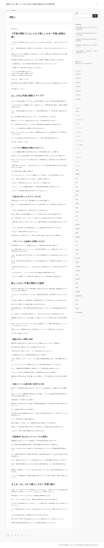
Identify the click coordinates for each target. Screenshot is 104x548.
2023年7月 (78, 95)
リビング (78, 161)
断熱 (77, 233)
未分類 (77, 249)
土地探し (78, 191)
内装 (77, 178)
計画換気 (78, 291)
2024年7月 (78, 90)
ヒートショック (79, 140)
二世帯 (77, 170)
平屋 (77, 216)
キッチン (78, 115)
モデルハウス (79, 157)
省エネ (77, 274)
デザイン (78, 123)
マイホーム (78, 153)
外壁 (77, 199)
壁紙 (77, 195)
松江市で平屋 (16, 42)
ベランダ (78, 149)
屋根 (77, 207)
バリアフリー (79, 132)
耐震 (77, 287)
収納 (77, 182)
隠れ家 (77, 308)
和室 (77, 186)
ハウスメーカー (79, 128)
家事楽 (77, 203)
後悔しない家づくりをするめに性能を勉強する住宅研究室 (30, 4)
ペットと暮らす (79, 144)
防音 (77, 304)
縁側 (77, 283)
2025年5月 (78, 82)
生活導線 (78, 270)
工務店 (77, 212)
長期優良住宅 (79, 295)
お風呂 (77, 111)
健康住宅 (78, 174)
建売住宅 (78, 228)
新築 (77, 241)
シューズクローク (80, 119)
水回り (77, 253)
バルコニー (78, 136)
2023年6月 (78, 99)
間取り (77, 300)
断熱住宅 (78, 237)
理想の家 (78, 266)
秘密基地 (78, 279)
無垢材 (77, 262)
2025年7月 (78, 74)
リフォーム (78, 165)
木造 (77, 245)
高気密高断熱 (79, 312)
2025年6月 (78, 78)
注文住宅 (78, 258)
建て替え (78, 224)
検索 (77, 13)
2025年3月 (78, 86)
